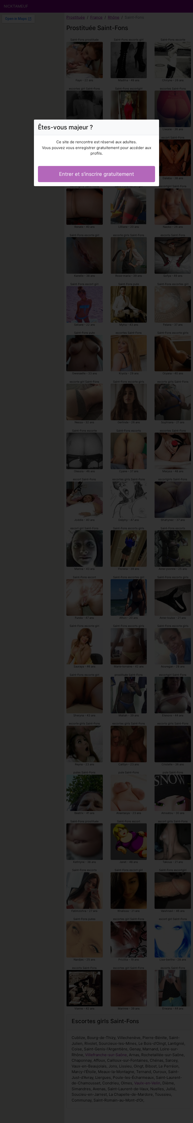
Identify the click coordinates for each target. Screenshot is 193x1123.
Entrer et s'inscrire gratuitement (96, 174)
